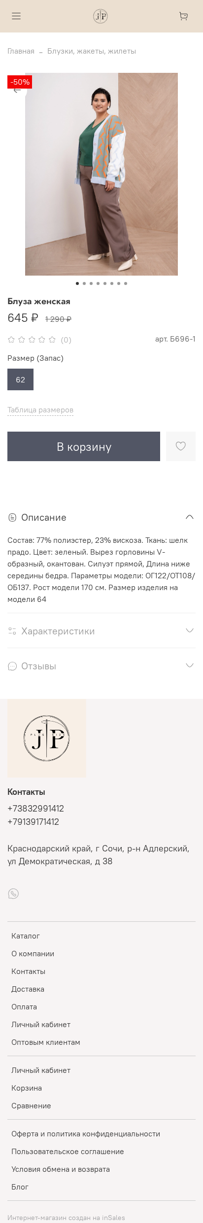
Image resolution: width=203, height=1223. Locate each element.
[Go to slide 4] (98, 283)
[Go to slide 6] (111, 283)
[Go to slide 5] (104, 283)
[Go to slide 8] (125, 283)
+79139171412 (33, 821)
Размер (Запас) (35, 358)
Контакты (28, 971)
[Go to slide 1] (77, 283)
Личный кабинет (40, 1024)
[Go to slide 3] (91, 283)
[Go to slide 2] (84, 283)
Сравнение (31, 1105)
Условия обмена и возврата (60, 1169)
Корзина (26, 1088)
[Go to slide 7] (118, 283)
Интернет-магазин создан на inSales (66, 1217)
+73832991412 (35, 808)
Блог (20, 1187)
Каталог (25, 936)
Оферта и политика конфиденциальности (85, 1133)
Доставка (27, 989)
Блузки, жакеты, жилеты (91, 51)
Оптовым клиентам (45, 1042)
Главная (20, 51)
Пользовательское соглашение (67, 1151)
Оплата (24, 1006)
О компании (32, 953)
